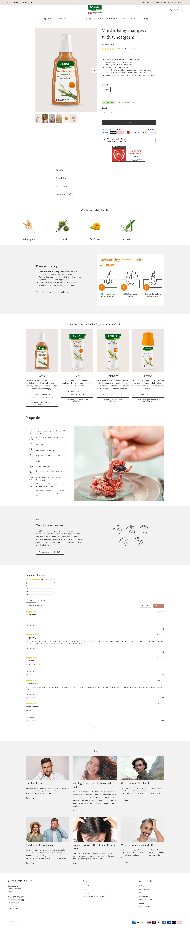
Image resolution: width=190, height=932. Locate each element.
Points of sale (145, 2)
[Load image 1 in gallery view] (66, 70)
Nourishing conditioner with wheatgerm (77, 400)
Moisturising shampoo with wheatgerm (41, 403)
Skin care (75, 18)
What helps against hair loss (137, 783)
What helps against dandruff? (137, 845)
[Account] (177, 9)
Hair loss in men (35, 783)
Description (61, 178)
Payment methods (146, 889)
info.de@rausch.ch (15, 903)
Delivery (142, 886)
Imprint (86, 886)
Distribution (143, 896)
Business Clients (145, 900)
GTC (84, 889)
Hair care (62, 18)
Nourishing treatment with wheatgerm (113, 400)
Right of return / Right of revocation (96, 896)
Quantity (105, 108)
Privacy (86, 893)
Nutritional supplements (107, 18)
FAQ (161, 2)
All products (48, 18)
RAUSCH (15, 922)
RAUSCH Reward (145, 907)
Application (61, 186)
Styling (87, 18)
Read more (30, 798)
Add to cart (128, 123)
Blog (145, 18)
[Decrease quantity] (104, 112)
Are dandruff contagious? (40, 845)
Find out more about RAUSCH (50, 552)
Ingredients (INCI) (64, 194)
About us (135, 18)
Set (124, 18)
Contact (142, 903)
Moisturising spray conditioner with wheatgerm (148, 400)
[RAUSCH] (95, 9)
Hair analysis (155, 2)
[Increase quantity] (112, 112)
